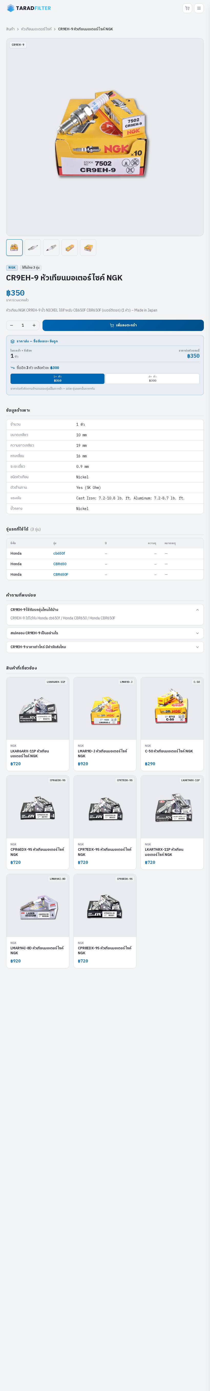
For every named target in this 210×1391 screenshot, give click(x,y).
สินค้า (10, 29)
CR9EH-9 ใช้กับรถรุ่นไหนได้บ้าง (34, 610)
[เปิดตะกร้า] (187, 8)
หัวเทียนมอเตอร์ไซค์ (36, 29)
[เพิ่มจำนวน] (34, 325)
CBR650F (60, 575)
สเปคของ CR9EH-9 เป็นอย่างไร (34, 633)
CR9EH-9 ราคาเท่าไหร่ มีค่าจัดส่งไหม (38, 647)
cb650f (59, 553)
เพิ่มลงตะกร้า (126, 325)
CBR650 (59, 564)
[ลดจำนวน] (11, 325)
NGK (12, 267)
